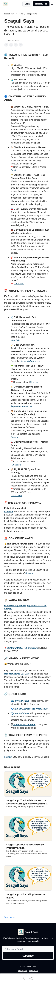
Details (14, 170)
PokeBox (8, 511)
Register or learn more (21, 406)
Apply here (30, 573)
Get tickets (19, 283)
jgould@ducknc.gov (30, 361)
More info (15, 340)
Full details (16, 465)
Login (27, 4)
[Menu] (52, 3)
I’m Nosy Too (41, 4)
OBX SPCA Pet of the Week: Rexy (30, 709)
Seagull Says (9, 14)
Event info (15, 437)
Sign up (8, 757)
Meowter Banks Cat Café (16, 674)
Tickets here (16, 495)
